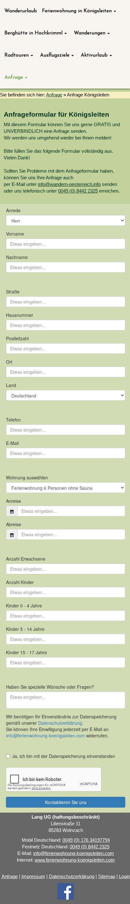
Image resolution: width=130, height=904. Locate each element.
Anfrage (54, 94)
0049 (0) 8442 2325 (78, 191)
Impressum (33, 876)
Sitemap (106, 876)
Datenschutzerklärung (71, 876)
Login (124, 876)
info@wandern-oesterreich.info (69, 184)
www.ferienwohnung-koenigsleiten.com (75, 860)
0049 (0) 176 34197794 (86, 840)
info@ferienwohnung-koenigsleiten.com (73, 853)
